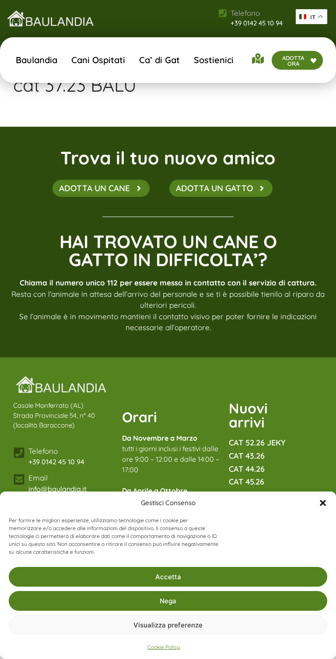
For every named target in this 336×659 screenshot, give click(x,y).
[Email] (19, 479)
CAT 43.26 (247, 456)
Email (38, 477)
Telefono (43, 451)
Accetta (168, 577)
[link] (50, 18)
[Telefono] (19, 453)
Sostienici (214, 59)
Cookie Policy (163, 647)
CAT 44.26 (247, 469)
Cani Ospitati (98, 59)
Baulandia (36, 59)
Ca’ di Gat (159, 59)
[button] (322, 503)
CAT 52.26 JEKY (257, 443)
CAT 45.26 (246, 482)
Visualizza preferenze (168, 625)
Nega (168, 601)
